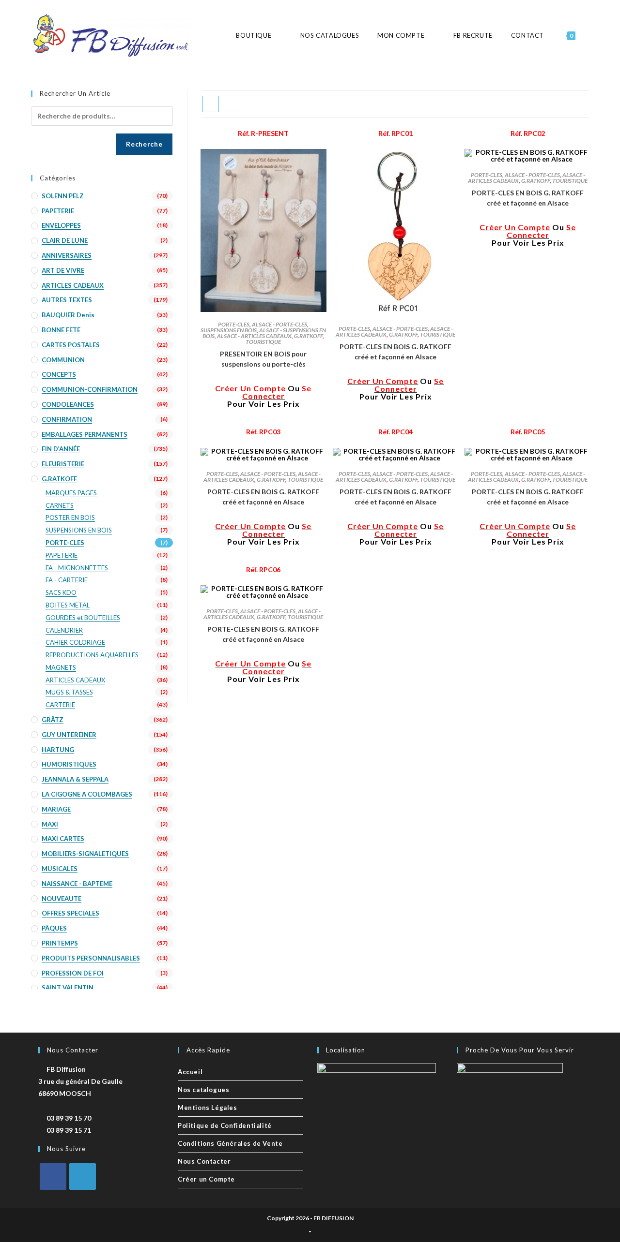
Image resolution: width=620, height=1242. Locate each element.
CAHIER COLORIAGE (75, 642)
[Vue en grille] (210, 104)
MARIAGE (56, 809)
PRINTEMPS (60, 943)
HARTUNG (58, 750)
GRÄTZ (52, 720)
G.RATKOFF (308, 336)
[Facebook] (53, 1176)
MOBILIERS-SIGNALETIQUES (85, 854)
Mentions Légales (207, 1107)
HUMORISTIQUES (69, 764)
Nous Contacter (204, 1161)
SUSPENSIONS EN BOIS (229, 330)
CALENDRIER (64, 630)
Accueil (190, 1072)
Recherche (144, 144)
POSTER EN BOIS (70, 517)
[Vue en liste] (232, 104)
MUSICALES (60, 868)
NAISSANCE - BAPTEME (77, 883)
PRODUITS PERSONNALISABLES (91, 958)
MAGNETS (61, 667)
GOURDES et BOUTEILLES (83, 617)
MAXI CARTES (63, 839)
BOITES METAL (68, 605)
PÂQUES (54, 928)
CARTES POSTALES (71, 345)
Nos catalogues (203, 1090)
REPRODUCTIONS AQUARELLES (92, 655)
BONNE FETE (61, 330)
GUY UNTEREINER (69, 735)
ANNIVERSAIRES (67, 255)
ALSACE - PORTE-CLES (279, 324)
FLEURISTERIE (63, 464)
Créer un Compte (206, 1179)
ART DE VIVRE (63, 270)
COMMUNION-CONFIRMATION (90, 389)
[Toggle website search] (588, 35)
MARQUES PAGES (71, 493)
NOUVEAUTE (61, 898)
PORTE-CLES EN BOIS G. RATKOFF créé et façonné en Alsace (395, 351)
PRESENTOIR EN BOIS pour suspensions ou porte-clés (263, 359)
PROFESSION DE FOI (73, 973)
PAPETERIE (58, 211)
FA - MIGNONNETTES (77, 568)
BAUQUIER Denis (68, 315)
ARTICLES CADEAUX (73, 285)
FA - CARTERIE (67, 580)
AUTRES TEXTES (67, 300)
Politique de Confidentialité (225, 1125)
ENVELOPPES (61, 225)
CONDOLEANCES (68, 404)
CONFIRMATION (67, 419)
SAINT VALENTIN (67, 987)
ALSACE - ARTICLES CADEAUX (254, 336)
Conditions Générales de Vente (230, 1143)
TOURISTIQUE (263, 341)
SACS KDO (61, 592)
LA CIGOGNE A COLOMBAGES (87, 794)
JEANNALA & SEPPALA (75, 779)
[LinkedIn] (82, 1176)
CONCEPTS (59, 374)
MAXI (50, 824)
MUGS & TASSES (69, 692)
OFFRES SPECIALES (70, 913)
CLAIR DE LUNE (65, 240)
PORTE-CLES (233, 324)
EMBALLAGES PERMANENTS (84, 434)
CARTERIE (60, 705)
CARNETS (60, 505)
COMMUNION (63, 360)
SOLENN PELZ (63, 196)
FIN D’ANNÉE (61, 449)
